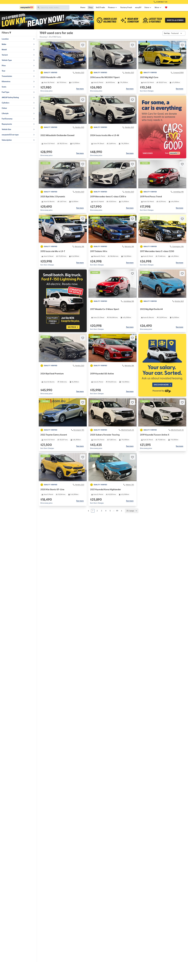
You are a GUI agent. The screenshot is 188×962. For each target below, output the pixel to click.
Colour (4, 108)
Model (4, 50)
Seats (4, 87)
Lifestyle (5, 113)
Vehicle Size (6, 129)
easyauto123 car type (10, 135)
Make (4, 44)
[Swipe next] (83, 55)
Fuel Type (5, 92)
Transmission (7, 76)
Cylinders (5, 103)
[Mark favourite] (82, 45)
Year (3, 71)
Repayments (7, 124)
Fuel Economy (7, 119)
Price (4, 65)
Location (5, 39)
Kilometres (6, 81)
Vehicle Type (7, 60)
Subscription (7, 140)
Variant (5, 55)
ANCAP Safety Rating (10, 97)
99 (117, 511)
